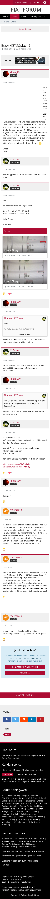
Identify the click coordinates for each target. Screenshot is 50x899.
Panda (20, 811)
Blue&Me (6, 798)
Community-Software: (18, 887)
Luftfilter (31, 809)
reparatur (6, 814)
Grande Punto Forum (11, 844)
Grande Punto (26, 806)
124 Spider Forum (36, 838)
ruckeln (16, 814)
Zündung (6, 824)
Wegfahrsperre (20, 822)
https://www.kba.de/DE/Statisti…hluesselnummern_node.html (16, 465)
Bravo (7, 734)
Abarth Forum (8, 855)
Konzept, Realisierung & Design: (21, 890)
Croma (35, 798)
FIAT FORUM (26, 9)
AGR (10, 795)
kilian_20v (8, 49)
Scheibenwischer (28, 814)
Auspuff (25, 795)
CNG (28, 798)
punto (27, 811)
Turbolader (22, 819)
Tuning (12, 819)
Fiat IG (29, 803)
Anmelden (25, 673)
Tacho (4, 819)
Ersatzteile (6, 803)
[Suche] (45, 2)
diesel (43, 798)
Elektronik (30, 801)
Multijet (5, 811)
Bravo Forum (23, 841)
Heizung (5, 809)
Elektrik (21, 801)
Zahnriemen (34, 822)
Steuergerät (31, 816)
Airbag (17, 795)
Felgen (16, 803)
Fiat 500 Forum (20, 838)
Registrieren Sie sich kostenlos (25, 658)
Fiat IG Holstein (40, 803)
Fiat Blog (5, 865)
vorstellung (7, 822)
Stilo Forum (36, 841)
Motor (40, 809)
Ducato (12, 801)
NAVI (13, 811)
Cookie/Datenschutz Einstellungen (16, 882)
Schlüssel (20, 816)
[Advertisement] (25, 37)
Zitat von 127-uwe (13, 318)
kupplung (21, 809)
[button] (31, 2)
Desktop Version (25, 694)
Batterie (34, 795)
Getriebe (14, 806)
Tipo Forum (7, 838)
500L (4, 795)
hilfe (13, 809)
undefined (34, 819)
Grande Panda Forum (27, 846)
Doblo (4, 801)
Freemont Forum (9, 841)
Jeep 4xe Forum (34, 855)
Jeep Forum (21, 855)
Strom (40, 816)
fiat (22, 803)
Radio (34, 811)
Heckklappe (39, 806)
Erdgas (40, 801)
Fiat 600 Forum (28, 844)
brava (14, 798)
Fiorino (5, 806)
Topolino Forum (8, 846)
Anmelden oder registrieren (27, 2)
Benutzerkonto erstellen (25, 667)
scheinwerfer (7, 816)
